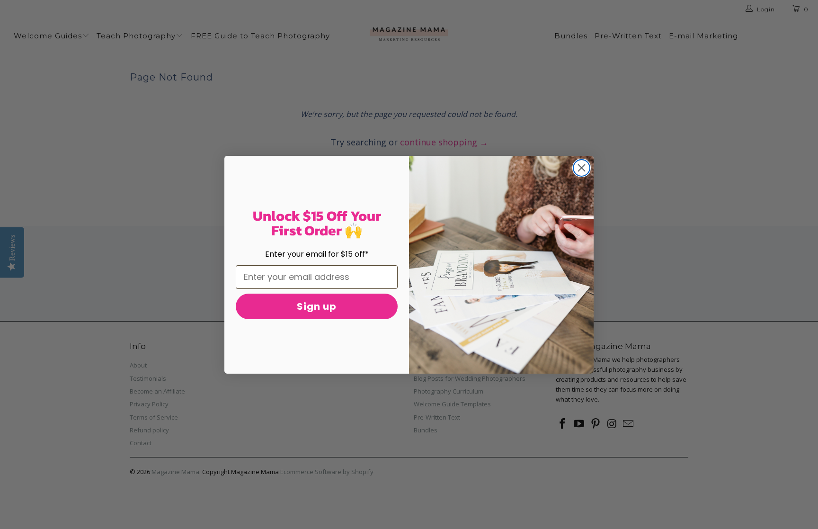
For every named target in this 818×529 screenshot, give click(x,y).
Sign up (317, 306)
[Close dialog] (581, 168)
